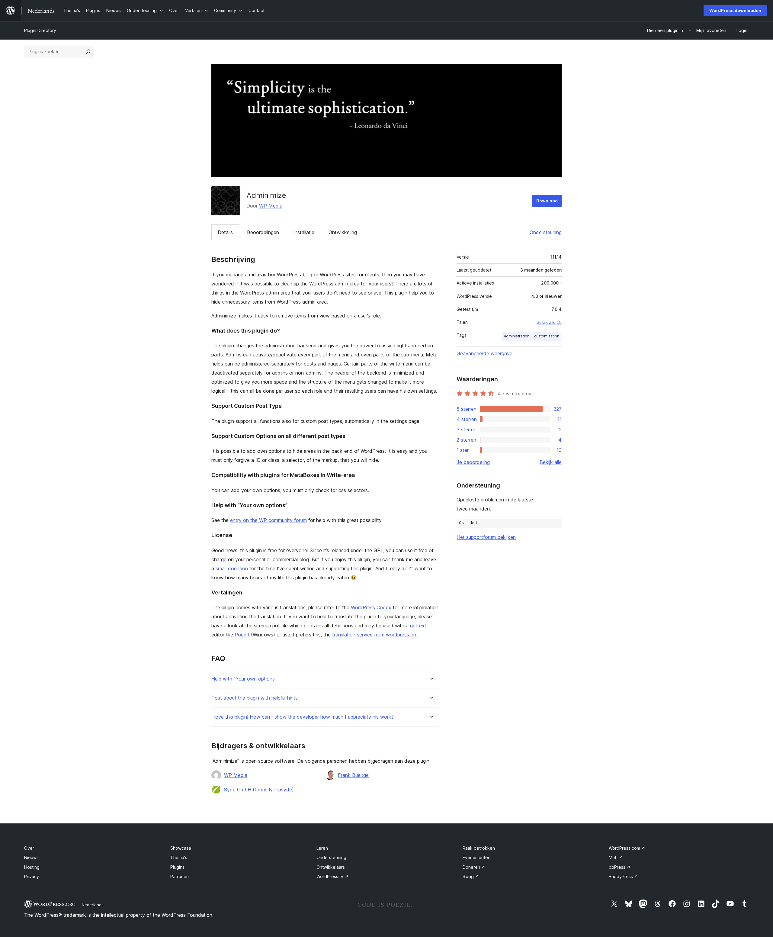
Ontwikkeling (343, 232)
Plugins (177, 867)
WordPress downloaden (735, 10)
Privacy (31, 876)
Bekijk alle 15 (549, 322)
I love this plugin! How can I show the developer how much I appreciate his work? (302, 717)
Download (547, 200)
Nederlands (93, 904)
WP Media (270, 206)
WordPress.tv (332, 876)
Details (225, 232)
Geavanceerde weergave (484, 353)
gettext (418, 626)
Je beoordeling (473, 462)
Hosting (32, 867)
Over (29, 848)
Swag (471, 876)
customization (546, 336)
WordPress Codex (371, 607)
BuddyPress (623, 876)
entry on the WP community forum (268, 520)
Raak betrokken (479, 848)
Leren (322, 848)
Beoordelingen (263, 232)
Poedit (242, 635)
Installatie (303, 232)
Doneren (474, 867)
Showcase (180, 848)
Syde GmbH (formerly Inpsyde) (259, 790)
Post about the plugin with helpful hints (254, 698)
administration (516, 336)
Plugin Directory (40, 30)
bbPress (619, 867)
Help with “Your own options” (244, 679)
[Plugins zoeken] (88, 52)
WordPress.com (627, 848)
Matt (616, 857)
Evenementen (476, 857)
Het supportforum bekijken (486, 537)
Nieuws (31, 857)
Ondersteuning (546, 232)
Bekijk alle (551, 462)
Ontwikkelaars (330, 867)
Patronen (179, 876)
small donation (232, 568)
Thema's (178, 857)
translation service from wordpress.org (375, 635)
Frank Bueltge (353, 775)
